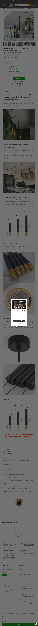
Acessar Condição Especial (19, 320)
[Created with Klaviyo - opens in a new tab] (19, 326)
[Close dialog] (25, 300)
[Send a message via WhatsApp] (36, 624)
